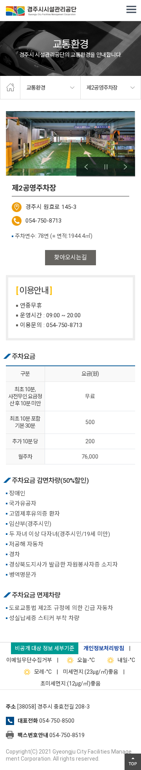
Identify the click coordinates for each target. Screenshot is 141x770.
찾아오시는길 (70, 257)
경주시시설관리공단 (41, 12)
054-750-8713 (43, 220)
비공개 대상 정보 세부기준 (44, 648)
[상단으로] (133, 762)
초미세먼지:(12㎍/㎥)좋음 (70, 683)
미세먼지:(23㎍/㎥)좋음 (90, 672)
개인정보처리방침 (103, 648)
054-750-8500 (56, 721)
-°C (86, 660)
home (10, 87)
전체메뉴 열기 (131, 10)
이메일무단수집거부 (29, 660)
